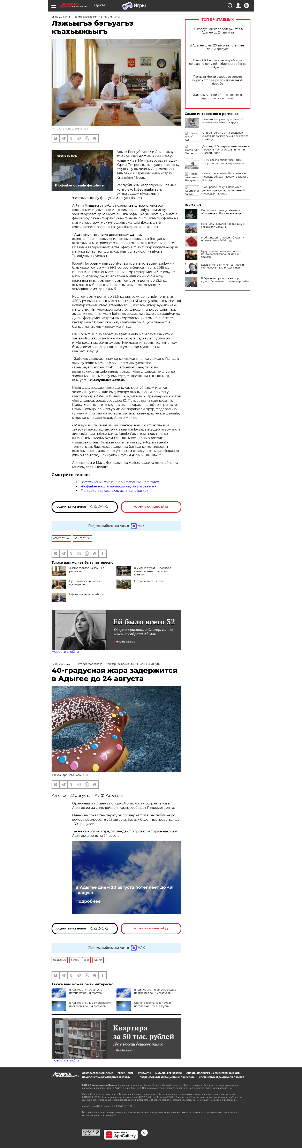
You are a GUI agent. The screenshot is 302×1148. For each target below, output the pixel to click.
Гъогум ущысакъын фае (149, 581)
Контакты (144, 1073)
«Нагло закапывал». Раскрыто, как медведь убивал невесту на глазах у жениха (225, 177)
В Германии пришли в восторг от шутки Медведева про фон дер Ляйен (225, 280)
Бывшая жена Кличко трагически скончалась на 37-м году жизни (222, 266)
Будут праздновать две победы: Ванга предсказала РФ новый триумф (221, 254)
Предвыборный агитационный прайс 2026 (167, 1077)
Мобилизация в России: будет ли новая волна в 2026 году (222, 239)
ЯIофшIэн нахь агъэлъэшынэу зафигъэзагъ (117, 486)
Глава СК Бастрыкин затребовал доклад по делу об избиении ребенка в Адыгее (217, 64)
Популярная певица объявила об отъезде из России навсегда (221, 212)
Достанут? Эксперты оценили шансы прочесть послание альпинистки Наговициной (226, 149)
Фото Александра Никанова (70, 128)
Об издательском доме (97, 1073)
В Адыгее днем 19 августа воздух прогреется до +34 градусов (155, 991)
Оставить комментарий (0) (151, 507)
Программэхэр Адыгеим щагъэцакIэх (84, 583)
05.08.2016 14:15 (61, 16)
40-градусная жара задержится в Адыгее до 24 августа (217, 30)
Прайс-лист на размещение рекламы (106, 1077)
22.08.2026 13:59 (61, 663)
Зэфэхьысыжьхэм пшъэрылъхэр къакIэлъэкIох (120, 482)
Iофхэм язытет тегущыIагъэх (87, 594)
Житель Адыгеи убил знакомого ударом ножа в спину (217, 96)
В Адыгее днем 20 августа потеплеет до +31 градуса (218, 47)
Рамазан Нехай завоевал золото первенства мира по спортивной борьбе (217, 80)
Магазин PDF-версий (168, 1073)
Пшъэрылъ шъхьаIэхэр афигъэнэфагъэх (114, 491)
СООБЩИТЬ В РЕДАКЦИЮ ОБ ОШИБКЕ (221, 1077)
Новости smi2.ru (65, 652)
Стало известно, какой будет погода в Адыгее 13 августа (152, 1004)
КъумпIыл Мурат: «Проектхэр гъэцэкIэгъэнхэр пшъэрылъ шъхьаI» (152, 571)
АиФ (86, 775)
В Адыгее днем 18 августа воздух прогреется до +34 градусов (90, 1004)
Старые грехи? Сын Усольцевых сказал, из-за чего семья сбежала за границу (225, 136)
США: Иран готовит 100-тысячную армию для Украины (222, 225)
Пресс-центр (125, 1073)
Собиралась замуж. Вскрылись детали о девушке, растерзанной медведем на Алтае (223, 190)
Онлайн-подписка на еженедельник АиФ (213, 1073)
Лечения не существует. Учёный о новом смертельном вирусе (223, 121)
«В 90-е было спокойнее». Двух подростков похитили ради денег (224, 161)
